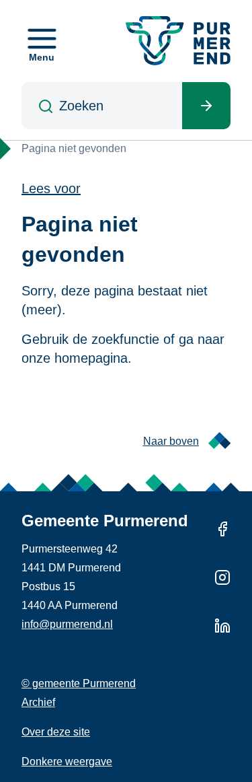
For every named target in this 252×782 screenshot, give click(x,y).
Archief (38, 702)
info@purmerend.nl (67, 624)
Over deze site (56, 732)
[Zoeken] (206, 105)
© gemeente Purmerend (79, 683)
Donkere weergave (67, 761)
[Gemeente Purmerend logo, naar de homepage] (178, 40)
